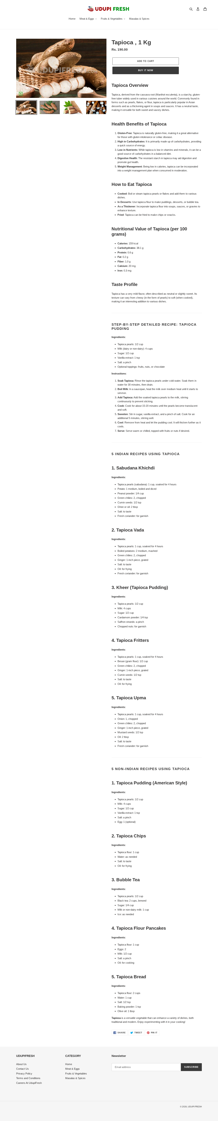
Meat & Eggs (72, 1068)
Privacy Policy (24, 1073)
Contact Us (22, 1068)
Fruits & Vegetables (76, 1073)
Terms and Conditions (28, 1078)
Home (68, 1064)
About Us (21, 1064)
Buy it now (145, 70)
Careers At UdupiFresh (29, 1082)
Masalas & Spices (75, 1078)
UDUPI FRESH (195, 1106)
